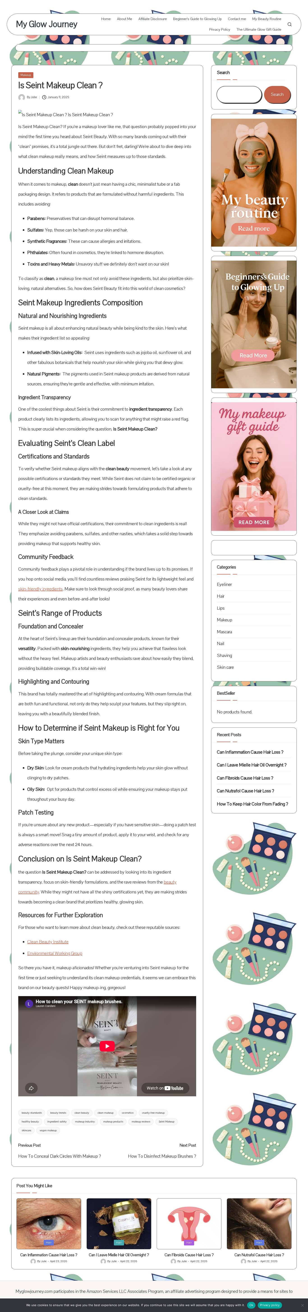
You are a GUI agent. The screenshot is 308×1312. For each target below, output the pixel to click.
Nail (220, 644)
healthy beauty (30, 1121)
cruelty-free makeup (153, 1113)
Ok (251, 1305)
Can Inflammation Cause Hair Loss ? (250, 752)
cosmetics (127, 1113)
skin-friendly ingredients (40, 589)
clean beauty (82, 1113)
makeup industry (85, 1121)
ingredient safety (57, 1121)
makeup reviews (141, 1121)
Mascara (224, 632)
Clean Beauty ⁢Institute (48, 942)
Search (223, 72)
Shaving (224, 656)
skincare (26, 1130)
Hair (220, 596)
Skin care (225, 667)
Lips (221, 608)
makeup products (113, 1121)
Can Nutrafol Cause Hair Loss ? (245, 791)
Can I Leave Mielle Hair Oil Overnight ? (252, 765)
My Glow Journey (46, 24)
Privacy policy (270, 1305)
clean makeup (105, 1113)
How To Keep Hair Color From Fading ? (252, 804)
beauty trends (58, 1113)
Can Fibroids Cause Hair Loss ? (245, 778)
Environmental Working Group (54, 953)
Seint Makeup (166, 1121)
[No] (302, 1305)
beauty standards (32, 1113)
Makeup (26, 75)
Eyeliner (224, 584)
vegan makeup (48, 1130)
